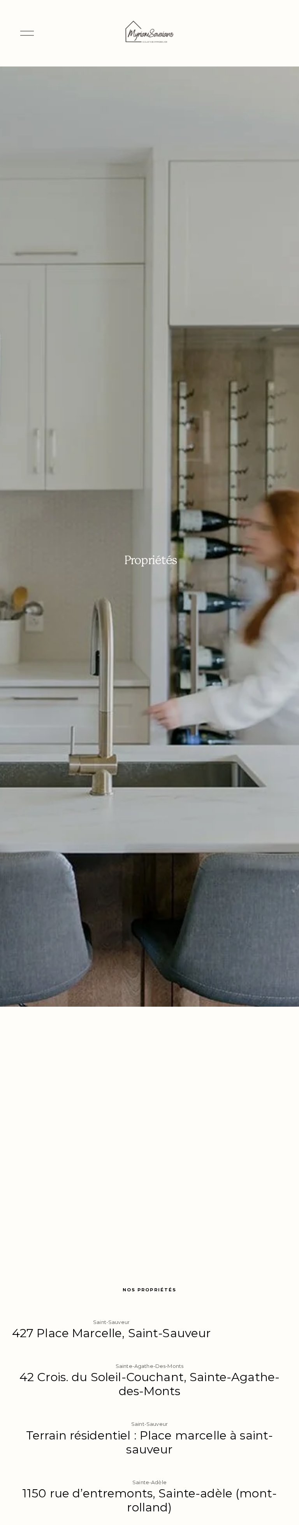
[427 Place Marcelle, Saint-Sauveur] (111, 1309)
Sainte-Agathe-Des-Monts (149, 1366)
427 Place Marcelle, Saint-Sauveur (111, 1333)
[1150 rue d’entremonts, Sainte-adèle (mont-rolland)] (149, 1470)
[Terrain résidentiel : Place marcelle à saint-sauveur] (149, 1411)
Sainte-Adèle (149, 1482)
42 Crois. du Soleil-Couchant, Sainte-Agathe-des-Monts (149, 1384)
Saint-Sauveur (111, 1322)
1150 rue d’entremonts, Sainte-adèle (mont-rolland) (149, 1500)
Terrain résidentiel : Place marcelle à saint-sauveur (149, 1442)
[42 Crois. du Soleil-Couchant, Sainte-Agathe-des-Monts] (149, 1353)
